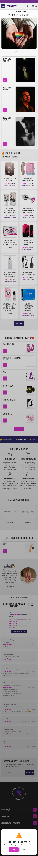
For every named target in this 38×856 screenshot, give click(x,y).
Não (24, 849)
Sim (14, 849)
